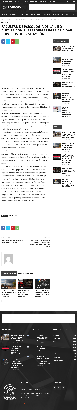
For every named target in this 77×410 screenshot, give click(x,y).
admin (5, 37)
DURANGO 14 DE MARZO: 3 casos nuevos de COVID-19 (43, 338)
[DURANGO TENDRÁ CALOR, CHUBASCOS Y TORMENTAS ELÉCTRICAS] (8, 284)
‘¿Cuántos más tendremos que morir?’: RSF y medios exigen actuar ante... (68, 72)
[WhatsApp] (17, 41)
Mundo (33, 14)
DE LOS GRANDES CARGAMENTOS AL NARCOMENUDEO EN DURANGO (69, 85)
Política (39, 14)
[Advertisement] (52, 7)
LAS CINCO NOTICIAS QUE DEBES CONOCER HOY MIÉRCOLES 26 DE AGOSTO (68, 97)
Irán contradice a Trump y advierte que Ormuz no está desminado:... (69, 49)
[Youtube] (74, 1)
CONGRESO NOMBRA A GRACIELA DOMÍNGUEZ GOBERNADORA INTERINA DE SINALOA (67, 112)
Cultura (25, 1)
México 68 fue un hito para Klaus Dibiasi (42, 348)
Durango (13, 14)
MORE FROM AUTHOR (25, 273)
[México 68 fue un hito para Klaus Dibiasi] (31, 348)
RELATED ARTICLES (9, 273)
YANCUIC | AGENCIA (14, 215)
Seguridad (47, 14)
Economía (56, 14)
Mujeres (52, 1)
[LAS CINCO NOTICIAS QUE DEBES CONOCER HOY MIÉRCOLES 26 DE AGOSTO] (42, 284)
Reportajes (64, 14)
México (26, 14)
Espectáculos (43, 1)
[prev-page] (2, 301)
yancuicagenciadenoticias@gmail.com (32, 404)
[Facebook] (67, 1)
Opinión (20, 14)
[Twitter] (70, 1)
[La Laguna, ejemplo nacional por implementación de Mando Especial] (31, 358)
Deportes (33, 1)
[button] (73, 14)
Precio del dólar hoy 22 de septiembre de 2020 (12, 241)
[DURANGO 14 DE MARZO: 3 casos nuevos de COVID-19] (31, 337)
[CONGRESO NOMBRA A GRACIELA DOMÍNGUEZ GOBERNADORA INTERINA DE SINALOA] (57, 109)
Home (3, 19)
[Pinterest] (13, 41)
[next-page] (6, 301)
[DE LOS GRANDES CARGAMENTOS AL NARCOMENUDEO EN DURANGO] (25, 284)
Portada (5, 14)
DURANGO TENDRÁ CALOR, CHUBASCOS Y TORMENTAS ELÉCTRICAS (68, 60)
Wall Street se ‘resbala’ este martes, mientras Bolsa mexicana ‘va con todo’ (40, 243)
